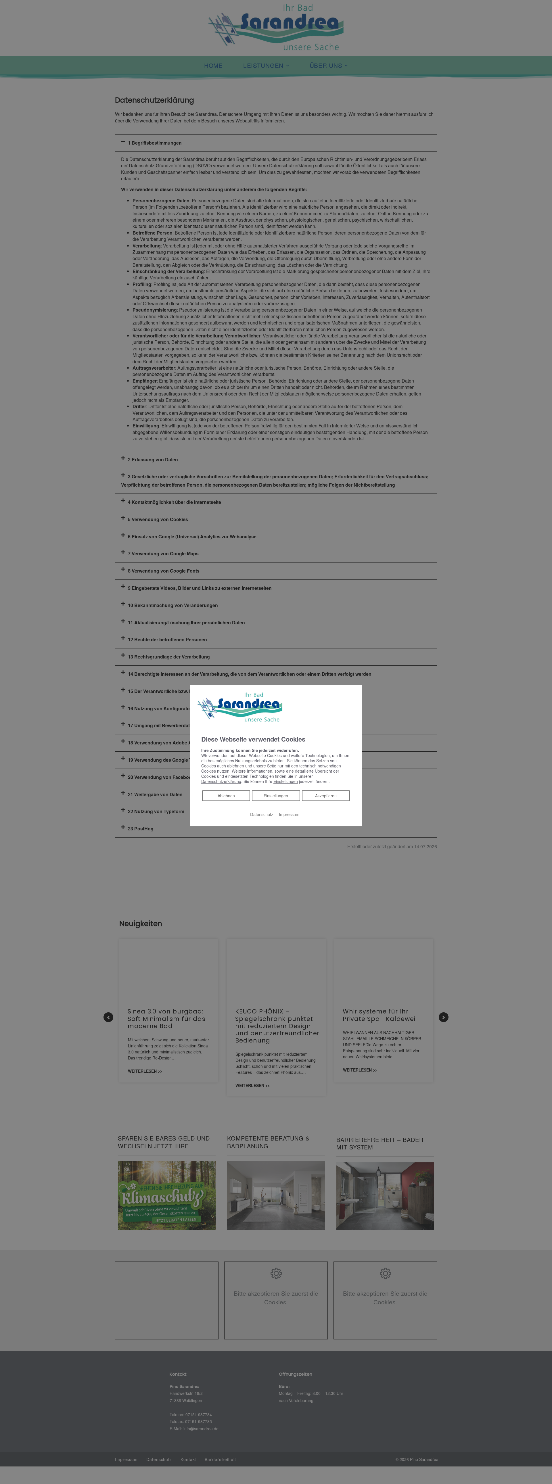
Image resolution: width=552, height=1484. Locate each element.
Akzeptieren (326, 795)
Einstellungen (276, 795)
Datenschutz (261, 814)
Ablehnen (226, 795)
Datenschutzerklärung (221, 781)
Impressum (289, 814)
